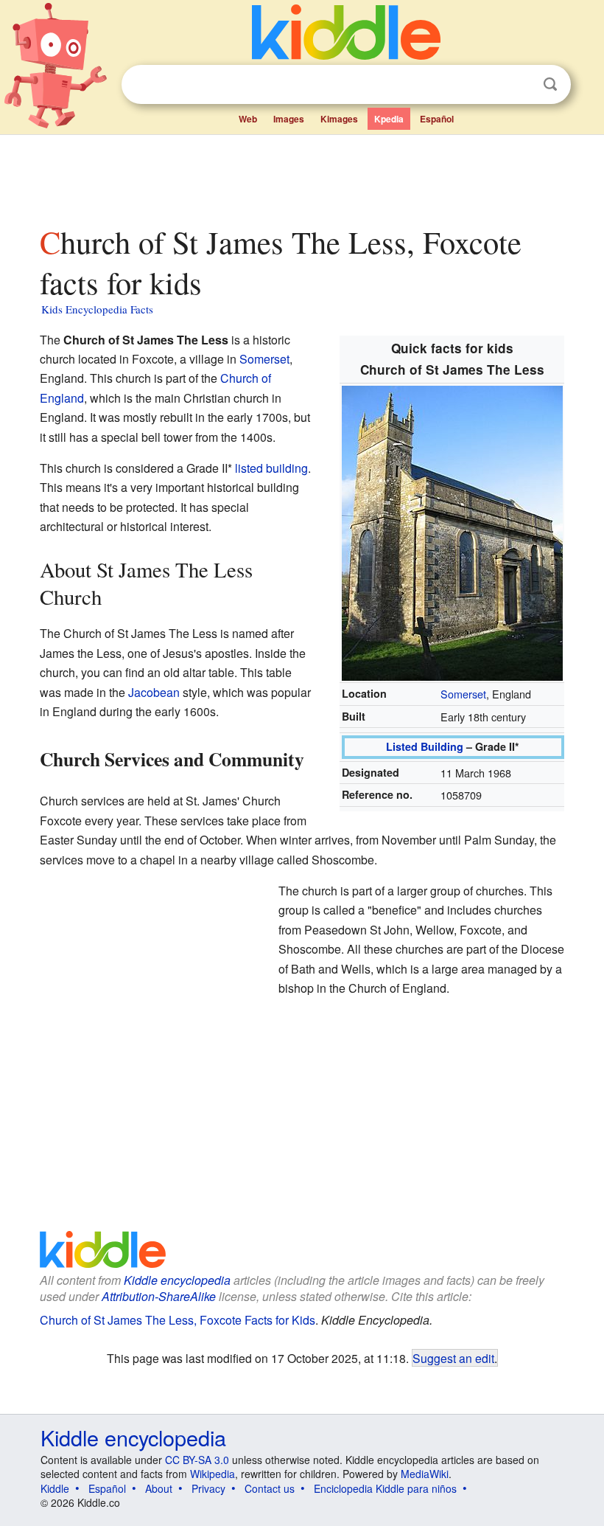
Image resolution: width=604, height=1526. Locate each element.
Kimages (339, 118)
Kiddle (55, 1488)
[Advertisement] (302, 176)
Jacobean (154, 692)
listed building (271, 467)
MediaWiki (425, 1473)
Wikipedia (212, 1473)
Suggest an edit (453, 1358)
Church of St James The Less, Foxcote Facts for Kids (177, 1319)
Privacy (208, 1488)
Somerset (463, 693)
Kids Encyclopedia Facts (97, 309)
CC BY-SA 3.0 (197, 1459)
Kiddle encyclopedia (133, 1437)
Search (550, 84)
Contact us (270, 1488)
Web (248, 118)
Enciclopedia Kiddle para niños (385, 1488)
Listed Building (424, 746)
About (158, 1488)
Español (437, 118)
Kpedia (389, 118)
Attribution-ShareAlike (159, 1296)
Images (288, 118)
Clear (520, 84)
